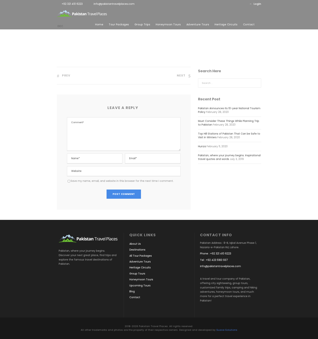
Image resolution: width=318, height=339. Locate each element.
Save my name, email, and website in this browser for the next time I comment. (122, 181)
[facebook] (231, 4)
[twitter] (237, 4)
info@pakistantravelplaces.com (114, 4)
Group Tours (137, 273)
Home (99, 24)
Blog (132, 291)
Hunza (202, 146)
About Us (135, 244)
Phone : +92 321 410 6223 (215, 253)
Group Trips (142, 24)
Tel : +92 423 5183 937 (214, 260)
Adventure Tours (197, 24)
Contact (249, 24)
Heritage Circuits (226, 24)
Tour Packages (119, 24)
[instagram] (243, 4)
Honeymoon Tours (168, 24)
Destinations (137, 249)
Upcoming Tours (140, 285)
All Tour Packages (140, 256)
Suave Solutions (226, 329)
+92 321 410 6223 (72, 4)
